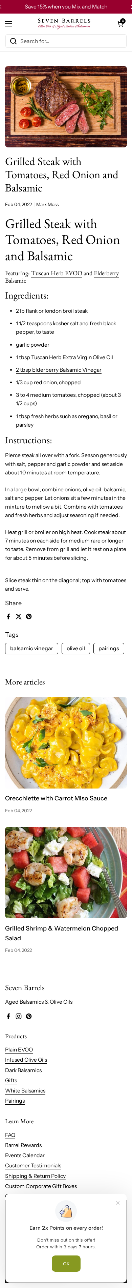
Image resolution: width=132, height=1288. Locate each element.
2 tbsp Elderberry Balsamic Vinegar (59, 370)
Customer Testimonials (33, 1165)
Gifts (11, 1080)
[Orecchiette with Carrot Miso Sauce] (66, 743)
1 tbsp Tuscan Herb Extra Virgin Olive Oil (64, 357)
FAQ (10, 1135)
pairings (108, 648)
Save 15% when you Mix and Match (66, 6)
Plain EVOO (19, 1049)
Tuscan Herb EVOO (56, 273)
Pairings (15, 1101)
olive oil (76, 648)
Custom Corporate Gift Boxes (41, 1186)
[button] (120, 23)
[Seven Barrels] (64, 23)
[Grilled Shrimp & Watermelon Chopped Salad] (66, 872)
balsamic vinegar (31, 648)
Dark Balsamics (23, 1070)
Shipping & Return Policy (35, 1176)
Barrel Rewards (23, 1145)
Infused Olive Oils (26, 1060)
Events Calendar (25, 1155)
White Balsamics (25, 1090)
